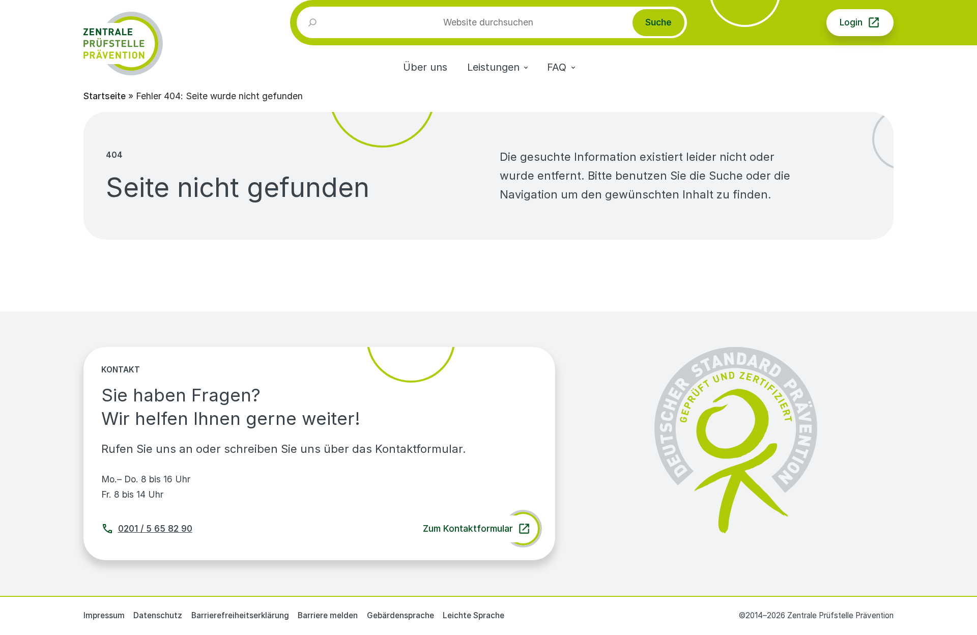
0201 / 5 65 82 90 (155, 528)
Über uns (425, 67)
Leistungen (493, 67)
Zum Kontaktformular (468, 528)
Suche (658, 22)
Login (851, 22)
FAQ (556, 67)
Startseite (104, 96)
